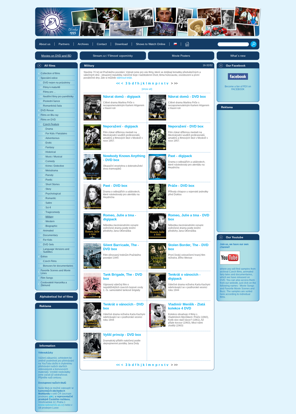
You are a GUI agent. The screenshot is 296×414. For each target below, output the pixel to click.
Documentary (50, 235)
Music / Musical (54, 156)
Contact (102, 44)
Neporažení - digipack (120, 126)
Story (48, 189)
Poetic (49, 179)
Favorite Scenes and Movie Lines (55, 272)
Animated (48, 230)
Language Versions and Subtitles (56, 250)
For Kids (47, 239)
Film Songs (47, 277)
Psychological (53, 193)
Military (49, 216)
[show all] (147, 89)
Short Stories (53, 184)
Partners (64, 44)
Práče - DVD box (181, 186)
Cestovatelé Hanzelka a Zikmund (54, 284)
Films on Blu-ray (49, 115)
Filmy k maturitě (51, 87)
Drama (49, 128)
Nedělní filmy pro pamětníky (58, 96)
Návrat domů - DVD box (187, 97)
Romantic (51, 198)
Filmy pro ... (49, 91)
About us (44, 44)
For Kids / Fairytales (56, 133)
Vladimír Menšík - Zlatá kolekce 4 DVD (186, 306)
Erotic (49, 142)
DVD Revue (47, 110)
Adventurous (52, 138)
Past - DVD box (115, 186)
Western (50, 221)
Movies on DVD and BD (56, 55)
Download (121, 44)
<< (118, 83)
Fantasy (50, 147)
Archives (83, 44)
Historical (51, 152)
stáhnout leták (124, 77)
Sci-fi (48, 207)
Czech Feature (51, 124)
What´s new (237, 55)
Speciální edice (49, 78)
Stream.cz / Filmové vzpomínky (113, 55)
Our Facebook (235, 65)
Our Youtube (234, 237)
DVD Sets (48, 244)
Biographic (51, 226)
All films (49, 65)
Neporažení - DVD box (185, 126)
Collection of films (50, 73)
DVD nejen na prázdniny (56, 82)
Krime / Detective (55, 165)
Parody (49, 175)
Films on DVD (48, 119)
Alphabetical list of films (56, 296)
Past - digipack (180, 156)
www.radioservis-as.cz (51, 405)
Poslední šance (51, 101)
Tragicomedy (53, 212)
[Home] (185, 44)
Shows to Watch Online (150, 44)
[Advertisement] (56, 324)
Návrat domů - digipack (121, 97)
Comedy (50, 161)
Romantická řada (52, 105)
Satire (49, 202)
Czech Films (50, 261)
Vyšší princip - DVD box (122, 335)
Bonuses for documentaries (58, 265)
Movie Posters (181, 55)
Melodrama (52, 170)
